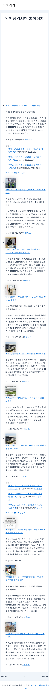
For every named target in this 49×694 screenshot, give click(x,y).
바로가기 (9, 5)
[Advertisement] (24, 47)
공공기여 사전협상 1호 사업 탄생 (22, 105)
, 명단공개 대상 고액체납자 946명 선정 (25, 353)
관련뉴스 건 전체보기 (15, 173)
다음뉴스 (28, 139)
